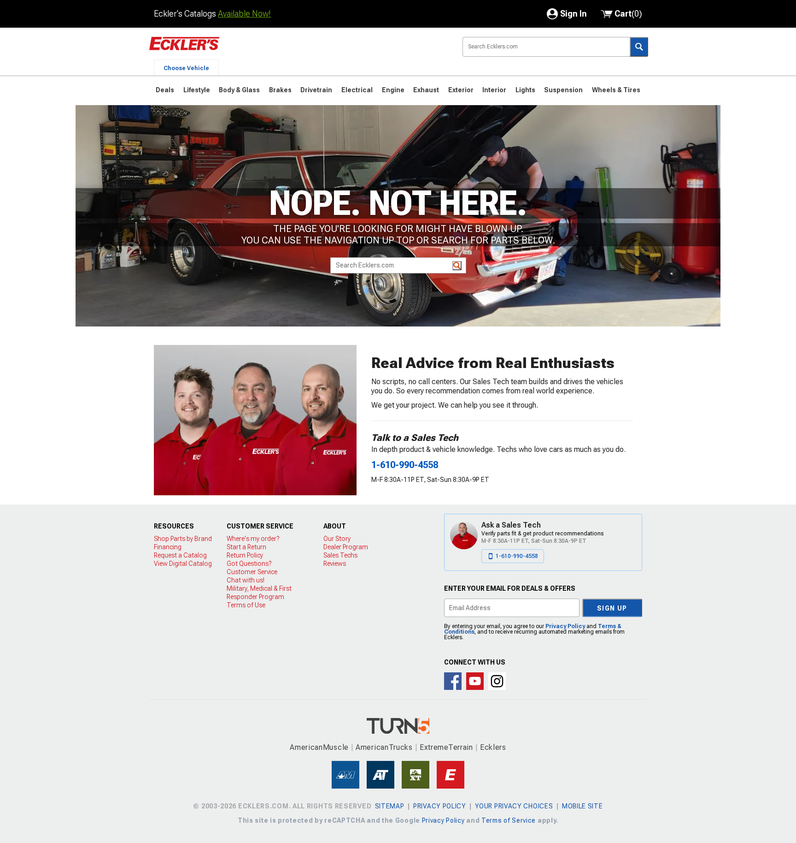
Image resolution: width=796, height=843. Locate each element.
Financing (167, 547)
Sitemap (389, 806)
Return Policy (245, 555)
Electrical (357, 90)
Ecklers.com (236, 50)
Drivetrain (316, 90)
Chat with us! (245, 580)
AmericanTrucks (384, 747)
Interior (494, 90)
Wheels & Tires (616, 90)
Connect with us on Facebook (453, 681)
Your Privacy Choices (514, 806)
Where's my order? (253, 538)
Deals (165, 90)
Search (639, 47)
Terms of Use (246, 605)
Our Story (337, 538)
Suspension (563, 90)
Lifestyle (196, 90)
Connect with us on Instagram (497, 681)
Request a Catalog (180, 555)
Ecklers (493, 747)
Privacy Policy (565, 626)
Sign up (612, 608)
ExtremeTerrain (446, 747)
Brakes (280, 90)
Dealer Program (345, 547)
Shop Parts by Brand (183, 538)
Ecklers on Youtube (475, 681)
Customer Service (252, 572)
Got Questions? (249, 563)
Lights (525, 90)
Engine (393, 90)
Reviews (334, 563)
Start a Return (246, 547)
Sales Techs (340, 555)
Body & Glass (239, 90)
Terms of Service (508, 820)
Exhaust (426, 90)
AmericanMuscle (319, 747)
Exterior (461, 90)
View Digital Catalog (183, 563)
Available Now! (244, 13)
